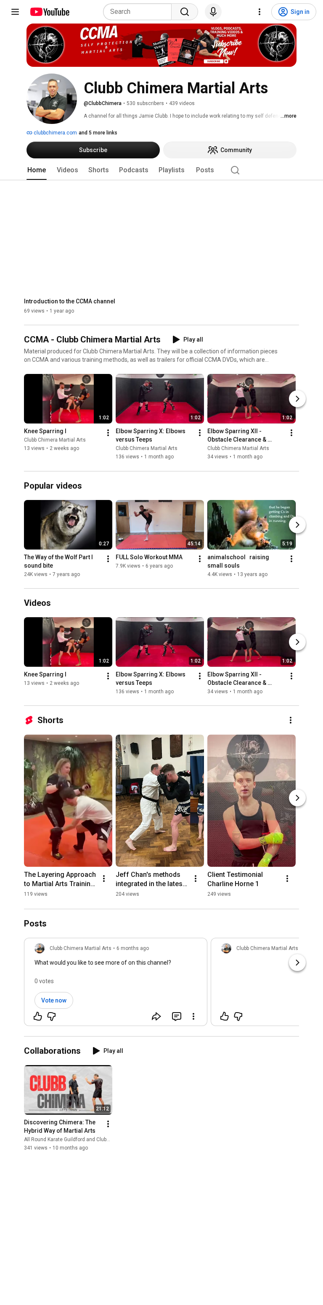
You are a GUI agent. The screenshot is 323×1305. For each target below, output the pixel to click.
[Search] (184, 11)
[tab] (36, 170)
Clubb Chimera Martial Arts (55, 440)
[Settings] (259, 12)
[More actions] (108, 433)
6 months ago (132, 948)
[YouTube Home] (49, 12)
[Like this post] (38, 1016)
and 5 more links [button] (98, 133)
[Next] (297, 399)
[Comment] (176, 1016)
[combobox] (139, 12)
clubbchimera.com (54, 133)
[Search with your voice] (213, 11)
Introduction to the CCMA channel (69, 301)
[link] (115, 984)
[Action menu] (193, 1016)
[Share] (156, 1016)
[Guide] (15, 12)
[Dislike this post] (51, 1016)
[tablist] (161, 170)
